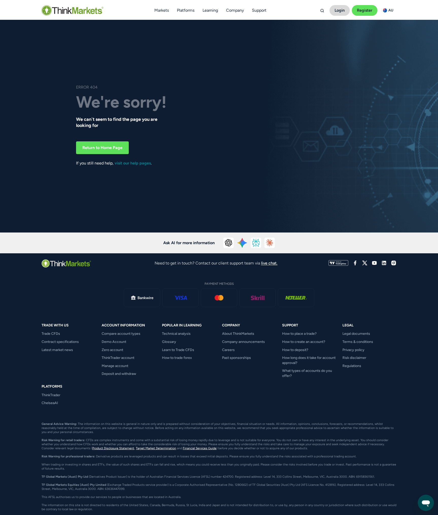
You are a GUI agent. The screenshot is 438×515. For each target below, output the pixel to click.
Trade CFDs (51, 333)
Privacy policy (353, 350)
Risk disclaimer (354, 358)
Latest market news (57, 350)
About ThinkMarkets (238, 333)
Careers (228, 350)
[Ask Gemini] (242, 243)
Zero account (112, 350)
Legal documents (356, 333)
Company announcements (243, 342)
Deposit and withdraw (119, 374)
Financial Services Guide (199, 448)
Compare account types (121, 333)
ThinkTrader (51, 395)
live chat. (269, 263)
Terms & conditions (357, 342)
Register (364, 10)
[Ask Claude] (269, 243)
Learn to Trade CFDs (178, 350)
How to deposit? (295, 350)
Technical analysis (176, 333)
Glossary (169, 342)
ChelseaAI (50, 403)
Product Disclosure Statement (113, 448)
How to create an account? (303, 342)
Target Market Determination (156, 448)
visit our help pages (133, 163)
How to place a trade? (299, 333)
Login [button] (340, 10)
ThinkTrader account (118, 358)
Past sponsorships (236, 358)
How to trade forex (177, 358)
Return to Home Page (102, 147)
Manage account (115, 366)
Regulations (351, 366)
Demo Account (114, 342)
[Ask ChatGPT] (228, 243)
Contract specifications (60, 342)
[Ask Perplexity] (256, 243)
